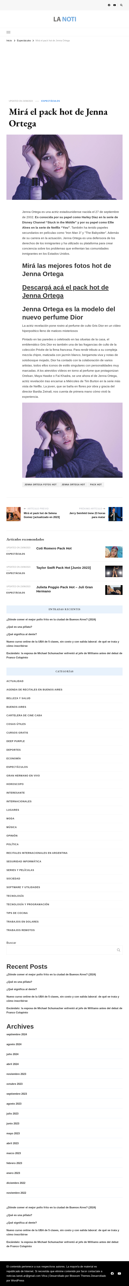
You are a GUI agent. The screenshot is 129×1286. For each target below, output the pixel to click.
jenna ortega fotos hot (41, 485)
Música (11, 827)
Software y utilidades (23, 887)
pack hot (96, 485)
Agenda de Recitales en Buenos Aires (34, 689)
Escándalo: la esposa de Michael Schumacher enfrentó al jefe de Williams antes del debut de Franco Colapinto (64, 655)
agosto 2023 (13, 1103)
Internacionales (19, 801)
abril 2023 (12, 1143)
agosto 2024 (13, 1044)
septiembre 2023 (16, 1093)
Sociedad (13, 878)
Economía (13, 758)
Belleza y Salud (18, 698)
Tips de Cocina (17, 913)
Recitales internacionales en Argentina (37, 853)
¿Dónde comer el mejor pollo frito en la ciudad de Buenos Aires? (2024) (51, 619)
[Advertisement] (64, 67)
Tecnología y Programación (27, 904)
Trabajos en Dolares (22, 921)
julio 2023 (12, 1113)
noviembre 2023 (16, 1074)
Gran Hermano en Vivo (23, 775)
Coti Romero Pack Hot (54, 548)
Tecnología (15, 896)
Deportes (13, 750)
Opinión (12, 835)
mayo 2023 (13, 1133)
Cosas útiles (16, 724)
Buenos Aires (16, 707)
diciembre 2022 (15, 1182)
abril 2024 (12, 1064)
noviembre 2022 (16, 1192)
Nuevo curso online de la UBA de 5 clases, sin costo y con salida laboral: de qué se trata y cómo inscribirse (62, 643)
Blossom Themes (80, 1275)
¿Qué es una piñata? (19, 626)
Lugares (12, 810)
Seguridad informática (23, 861)
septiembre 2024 (16, 1034)
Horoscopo (15, 784)
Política (12, 844)
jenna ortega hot (73, 485)
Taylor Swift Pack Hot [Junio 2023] (63, 567)
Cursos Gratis (17, 733)
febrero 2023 (14, 1163)
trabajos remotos (20, 930)
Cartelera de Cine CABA (24, 715)
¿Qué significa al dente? (21, 634)
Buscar (11, 942)
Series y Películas (20, 870)
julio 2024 (12, 1054)
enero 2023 (13, 1173)
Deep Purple (15, 741)
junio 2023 (12, 1123)
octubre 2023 (14, 1083)
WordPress (17, 1280)
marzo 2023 (13, 1153)
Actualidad (15, 681)
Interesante (15, 793)
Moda (10, 818)
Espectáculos (50, 101)
